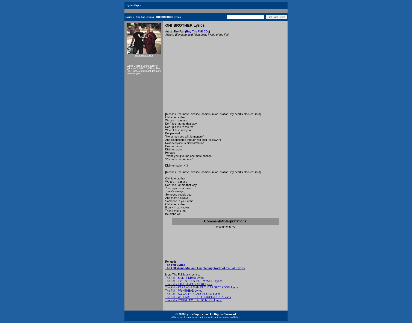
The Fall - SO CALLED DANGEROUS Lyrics (193, 293)
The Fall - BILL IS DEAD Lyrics (184, 277)
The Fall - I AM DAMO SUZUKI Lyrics (188, 284)
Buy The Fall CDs (197, 31)
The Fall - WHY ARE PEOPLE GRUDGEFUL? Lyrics (198, 297)
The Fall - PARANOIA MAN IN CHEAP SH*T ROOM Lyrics (202, 287)
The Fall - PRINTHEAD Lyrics (183, 290)
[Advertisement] (225, 80)
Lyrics (129, 17)
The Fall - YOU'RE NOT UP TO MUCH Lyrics (193, 300)
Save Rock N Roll (144, 55)
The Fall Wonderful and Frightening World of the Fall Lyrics (205, 268)
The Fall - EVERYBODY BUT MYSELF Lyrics (194, 281)
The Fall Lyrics (144, 17)
